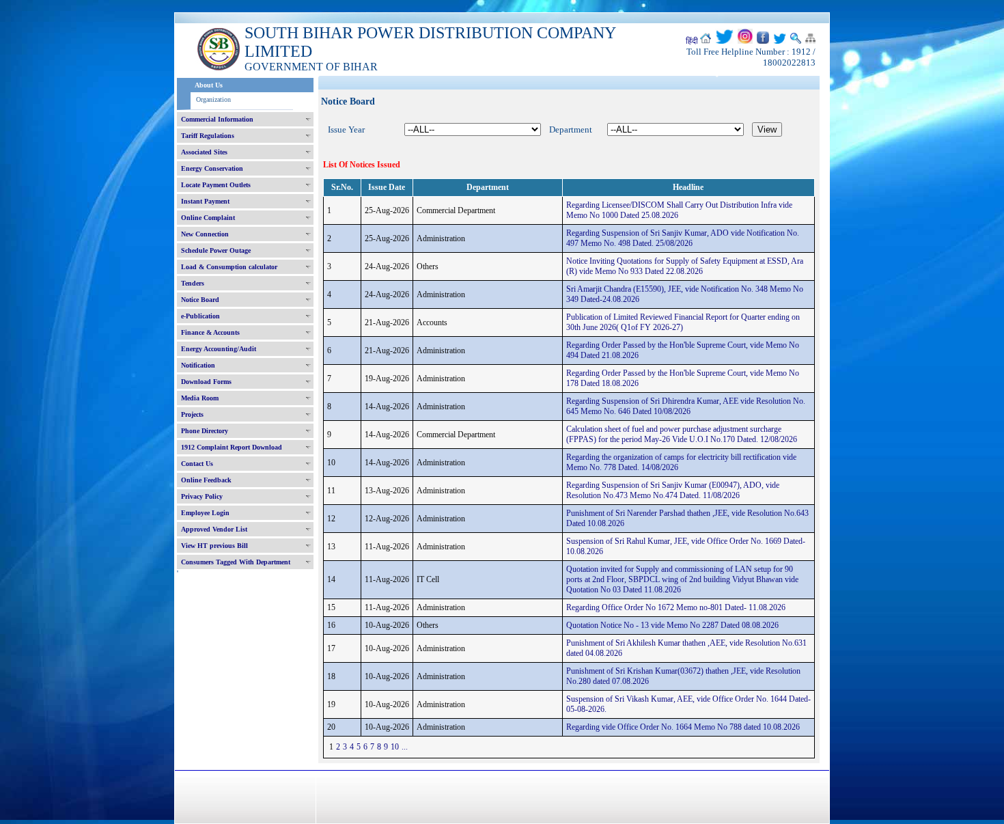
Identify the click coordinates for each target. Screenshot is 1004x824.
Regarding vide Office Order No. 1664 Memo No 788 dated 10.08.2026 (683, 727)
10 (395, 747)
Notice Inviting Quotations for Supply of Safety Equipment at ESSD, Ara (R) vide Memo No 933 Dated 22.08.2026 (684, 266)
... (405, 747)
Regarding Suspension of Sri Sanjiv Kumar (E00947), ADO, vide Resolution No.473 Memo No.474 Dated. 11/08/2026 (672, 490)
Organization (213, 99)
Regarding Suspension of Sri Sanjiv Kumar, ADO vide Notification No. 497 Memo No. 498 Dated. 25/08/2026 (682, 238)
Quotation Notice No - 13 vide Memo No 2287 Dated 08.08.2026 (672, 625)
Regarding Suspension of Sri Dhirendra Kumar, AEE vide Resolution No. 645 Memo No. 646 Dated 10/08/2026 (685, 406)
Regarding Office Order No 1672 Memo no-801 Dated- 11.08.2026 (675, 607)
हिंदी (692, 41)
